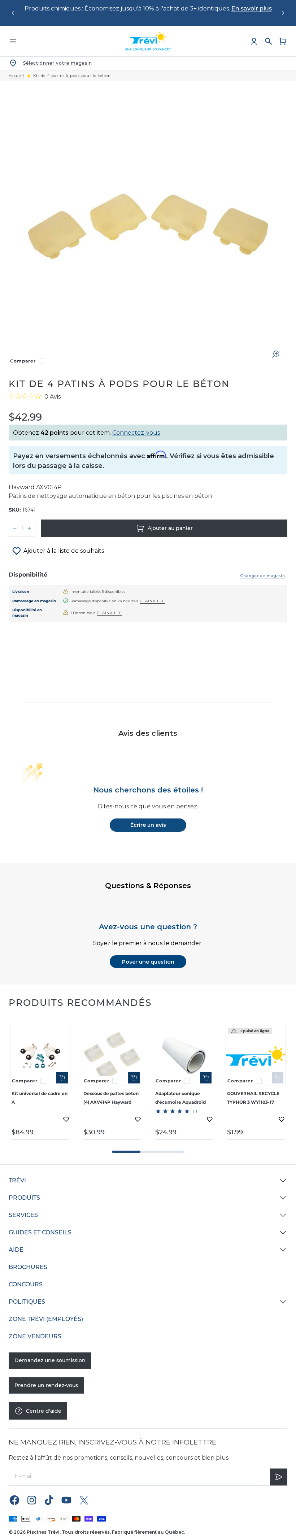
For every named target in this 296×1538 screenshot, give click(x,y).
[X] (84, 1500)
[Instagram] (32, 1500)
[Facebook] (14, 1500)
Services (23, 1215)
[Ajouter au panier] (62, 1077)
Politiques (27, 1301)
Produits (24, 1197)
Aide (16, 1249)
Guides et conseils (40, 1232)
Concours (26, 1284)
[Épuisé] (277, 1077)
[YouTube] (66, 1500)
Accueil (16, 76)
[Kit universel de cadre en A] (40, 1056)
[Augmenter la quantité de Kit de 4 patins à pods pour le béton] (29, 528)
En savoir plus (251, 8)
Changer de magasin (262, 575)
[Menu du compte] (254, 41)
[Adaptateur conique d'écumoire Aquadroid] (184, 1056)
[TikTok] (49, 1500)
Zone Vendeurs (35, 1336)
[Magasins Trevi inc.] (148, 41)
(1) (195, 1111)
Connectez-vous (136, 432)
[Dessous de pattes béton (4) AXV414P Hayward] (112, 1056)
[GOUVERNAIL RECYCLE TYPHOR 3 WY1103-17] (256, 1056)
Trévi (17, 1180)
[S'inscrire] (278, 1476)
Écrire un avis (148, 825)
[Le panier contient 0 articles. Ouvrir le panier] (283, 41)
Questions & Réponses (148, 885)
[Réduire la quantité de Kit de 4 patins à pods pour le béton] (15, 528)
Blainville (152, 601)
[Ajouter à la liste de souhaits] (66, 1119)
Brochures (28, 1267)
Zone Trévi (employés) (46, 1319)
